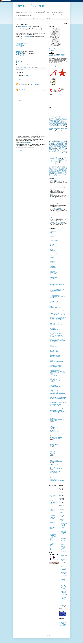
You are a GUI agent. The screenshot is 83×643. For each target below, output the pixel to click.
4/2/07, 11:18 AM (27, 82)
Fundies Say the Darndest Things (52, 489)
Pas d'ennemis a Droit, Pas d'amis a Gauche (57, 222)
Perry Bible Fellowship (52, 530)
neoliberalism (56, 150)
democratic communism (62, 124)
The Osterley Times (19, 56)
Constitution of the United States (55, 302)
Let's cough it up (63, 522)
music (59, 149)
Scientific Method (53, 168)
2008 (61, 505)
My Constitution (63, 149)
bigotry (52, 118)
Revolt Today (18, 60)
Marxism (66, 145)
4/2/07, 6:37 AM (25, 75)
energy (58, 129)
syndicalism (62, 171)
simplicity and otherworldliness (54, 431)
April (62, 519)
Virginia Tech (63, 549)
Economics (57, 18)
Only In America (53, 448)
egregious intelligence (57, 128)
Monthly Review (52, 249)
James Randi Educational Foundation (52, 492)
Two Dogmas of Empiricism (54, 401)
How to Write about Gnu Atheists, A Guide (56, 336)
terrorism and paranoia (52, 172)
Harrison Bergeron (53, 332)
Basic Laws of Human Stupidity (55, 295)
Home (16, 18)
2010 (61, 502)
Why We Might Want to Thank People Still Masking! (57, 427)
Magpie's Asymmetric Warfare (55, 246)
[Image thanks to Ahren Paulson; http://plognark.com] (53, 86)
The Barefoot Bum (30, 6)
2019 (61, 489)
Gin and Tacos (52, 266)
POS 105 (65, 158)
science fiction (65, 167)
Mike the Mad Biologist (54, 444)
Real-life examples (53, 217)
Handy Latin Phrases (53, 330)
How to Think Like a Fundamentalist (56, 335)
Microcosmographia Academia (55, 355)
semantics (62, 168)
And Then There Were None (54, 288)
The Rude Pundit (53, 474)
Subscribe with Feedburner (53, 64)
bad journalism (64, 115)
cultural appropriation (63, 123)
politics (22, 69)
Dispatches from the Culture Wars (56, 437)
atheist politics (58, 114)
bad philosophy (52, 116)
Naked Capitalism (53, 271)
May (62, 518)
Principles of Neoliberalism (48, 18)
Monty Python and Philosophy (55, 356)
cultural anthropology (56, 123)
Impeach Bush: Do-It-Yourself (21, 38)
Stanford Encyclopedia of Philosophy (56, 389)
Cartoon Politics (52, 509)
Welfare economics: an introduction (56, 410)
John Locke (52, 141)
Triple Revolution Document (54, 399)
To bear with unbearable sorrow (63, 547)
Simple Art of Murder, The (54, 382)
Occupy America (60, 151)
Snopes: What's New (53, 497)
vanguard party (62, 174)
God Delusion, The (53, 325)
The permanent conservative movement (63, 592)
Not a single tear (63, 558)
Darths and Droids (53, 231)
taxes (65, 171)
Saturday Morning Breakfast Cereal (53, 535)
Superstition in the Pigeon (54, 390)
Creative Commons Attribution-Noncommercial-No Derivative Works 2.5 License (57, 55)
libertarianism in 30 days (53, 143)
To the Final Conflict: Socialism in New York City (58, 397)
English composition (63, 129)
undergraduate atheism (58, 173)
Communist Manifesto (53, 300)
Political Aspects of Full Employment (56, 365)
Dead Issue (18, 53)
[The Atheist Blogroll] (62, 615)
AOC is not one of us (53, 180)
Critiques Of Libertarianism (54, 305)
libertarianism (63, 142)
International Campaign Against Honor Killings (63, 624)
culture (50, 124)
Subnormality (52, 543)
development (51, 125)
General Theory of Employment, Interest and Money (58, 322)
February (62, 605)
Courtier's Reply (52, 303)
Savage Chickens (53, 536)
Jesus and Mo (52, 526)
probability (50, 161)
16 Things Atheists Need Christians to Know (57, 284)
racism (57, 163)
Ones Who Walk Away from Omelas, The (56, 361)
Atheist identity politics (63, 539)
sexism (55, 169)
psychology (56, 162)
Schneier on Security (54, 460)
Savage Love (52, 496)
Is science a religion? (63, 580)
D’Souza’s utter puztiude (63, 542)
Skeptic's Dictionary (53, 385)
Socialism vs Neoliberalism (54, 213)
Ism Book (51, 345)
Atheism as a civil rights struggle (64, 573)
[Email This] (31, 67)
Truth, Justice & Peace (20, 54)
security (59, 168)
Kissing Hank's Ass (53, 349)
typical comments (28, 142)
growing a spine (36, 84)
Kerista (56, 141)
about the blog (57, 110)
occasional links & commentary (55, 278)
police (50, 156)
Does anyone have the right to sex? (56, 307)
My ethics (51, 194)
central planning (59, 119)
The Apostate (18, 61)
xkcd (51, 549)
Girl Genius (52, 521)
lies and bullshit (61, 143)
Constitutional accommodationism (55, 208)
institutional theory (57, 139)
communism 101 (63, 120)
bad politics (59, 116)
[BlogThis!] (32, 67)
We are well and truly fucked (63, 532)
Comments (52, 189)
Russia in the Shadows (54, 374)
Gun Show (51, 523)
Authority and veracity (63, 560)
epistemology (51, 130)
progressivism (56, 161)
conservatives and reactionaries (54, 122)
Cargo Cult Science (53, 297)
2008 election (51, 108)
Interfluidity (52, 268)
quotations (51, 163)
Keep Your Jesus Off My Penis (55, 347)
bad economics (57, 115)
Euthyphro (51, 312)
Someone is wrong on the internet (55, 386)
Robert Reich (52, 276)
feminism (64, 131)
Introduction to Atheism (53, 344)
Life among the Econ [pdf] (54, 351)
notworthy (64, 150)
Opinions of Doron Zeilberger (55, 451)
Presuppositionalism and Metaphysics (56, 367)
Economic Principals (53, 263)
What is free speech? (53, 199)
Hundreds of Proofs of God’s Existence (56, 339)
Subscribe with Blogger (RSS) (54, 66)
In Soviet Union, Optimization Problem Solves (58, 340)
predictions (55, 160)
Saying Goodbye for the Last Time (55, 438)
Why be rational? (64, 599)
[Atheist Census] (58, 91)
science (59, 167)
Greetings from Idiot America (54, 329)
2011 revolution (64, 108)
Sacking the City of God (54, 375)
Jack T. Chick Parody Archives (55, 346)
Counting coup (63, 581)
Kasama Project (52, 244)
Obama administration (53, 151)
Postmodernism (60, 159)
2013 (61, 498)
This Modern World (53, 545)
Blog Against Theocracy (63, 588)
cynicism (54, 124)
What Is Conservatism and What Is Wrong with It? (58, 411)
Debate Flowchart (21, 132)
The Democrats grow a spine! (63, 601)
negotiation (50, 150)
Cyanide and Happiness (52, 513)
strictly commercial (56, 171)
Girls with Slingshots (53, 522)
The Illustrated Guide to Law (55, 471)
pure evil (63, 162)
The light (62, 520)
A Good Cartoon (52, 502)
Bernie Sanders (58, 117)
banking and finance (52, 117)
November (63, 509)
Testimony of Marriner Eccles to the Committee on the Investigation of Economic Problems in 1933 (58, 393)
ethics (58, 130)
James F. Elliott (21, 82)
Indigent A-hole (18, 59)
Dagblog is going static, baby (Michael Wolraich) (57, 434)
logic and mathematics (58, 144)
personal (65, 151)
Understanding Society (54, 277)
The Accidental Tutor (52, 48)
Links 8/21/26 (52, 445)
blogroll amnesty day (57, 118)
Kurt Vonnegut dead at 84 (63, 564)
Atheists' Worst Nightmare (54, 292)
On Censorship (63, 566)
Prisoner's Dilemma (62, 160)
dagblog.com (52, 433)
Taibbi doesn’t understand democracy (63, 568)
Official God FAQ (52, 359)
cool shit (61, 122)
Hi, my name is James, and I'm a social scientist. (64, 552)
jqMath (19, 144)
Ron (19, 89)
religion (54, 166)
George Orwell (52, 323)
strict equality (51, 171)
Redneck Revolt (52, 250)
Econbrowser (52, 262)
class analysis (52, 120)
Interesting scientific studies (36, 18)
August (62, 513)
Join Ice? (51, 454)
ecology (65, 125)
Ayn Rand (51, 115)
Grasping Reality (53, 267)
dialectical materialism (58, 125)
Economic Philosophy (53, 308)
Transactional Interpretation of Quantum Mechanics (58, 398)
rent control (61, 166)
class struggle (57, 120)
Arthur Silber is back (63, 534)
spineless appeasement (57, 170)
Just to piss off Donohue (63, 598)
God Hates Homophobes (54, 327)
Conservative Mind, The (54, 301)
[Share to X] (34, 67)
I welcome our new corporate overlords (64, 524)
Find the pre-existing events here (21, 43)
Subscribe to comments (53, 67)
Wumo (51, 548)
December (63, 508)
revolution (65, 166)
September (63, 512)
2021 (61, 486)
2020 (61, 488)
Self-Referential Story (53, 379)
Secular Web (52, 378)
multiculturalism (55, 149)
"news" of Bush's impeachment (24, 26)
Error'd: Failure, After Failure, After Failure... (56, 468)
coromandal (52, 430)
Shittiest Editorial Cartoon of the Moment (53, 538)
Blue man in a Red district (20, 52)
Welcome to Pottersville (20, 55)
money (50, 149)
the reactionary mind (59, 172)
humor (19, 69)
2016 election (57, 109)
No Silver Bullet (52, 357)
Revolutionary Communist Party (55, 370)
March (62, 603)
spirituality (64, 170)
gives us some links (26, 36)
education (50, 128)
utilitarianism (56, 174)
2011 (61, 501)
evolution (63, 130)
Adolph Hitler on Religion (54, 285)
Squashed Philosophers (54, 387)
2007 (61, 506)
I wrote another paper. (53, 472)
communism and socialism (54, 121)
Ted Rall (51, 544)
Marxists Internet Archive (54, 354)
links (66, 143)
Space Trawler (52, 236)
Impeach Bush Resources (20, 46)
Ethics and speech (64, 555)
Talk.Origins (52, 391)
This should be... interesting (63, 529)
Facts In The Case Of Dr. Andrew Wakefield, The (58, 314)
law (49, 142)
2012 (61, 499)
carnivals (54, 119)
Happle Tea (52, 524)
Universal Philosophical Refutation (55, 404)
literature (52, 144)
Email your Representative (62, 620)
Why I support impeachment (63, 586)
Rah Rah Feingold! (64, 594)
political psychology (63, 157)
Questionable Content (53, 533)
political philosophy (53, 157)
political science (52, 158)
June (62, 516)
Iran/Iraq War (58, 140)
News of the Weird (53, 495)
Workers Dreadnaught (53, 253)
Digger (51, 232)
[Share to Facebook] (35, 67)
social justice (59, 169)
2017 (61, 492)
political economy (63, 156)
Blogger (49, 635)
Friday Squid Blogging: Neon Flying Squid (56, 461)
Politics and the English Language (55, 366)
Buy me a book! (51, 50)
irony (63, 140)
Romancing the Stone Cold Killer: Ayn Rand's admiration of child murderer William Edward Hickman (57, 372)
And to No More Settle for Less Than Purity (57, 289)
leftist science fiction (56, 142)
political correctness (56, 156)
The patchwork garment (63, 562)
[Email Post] (29, 67)
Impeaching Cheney (63, 536)
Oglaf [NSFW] (52, 528)
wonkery (61, 175)
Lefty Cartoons (52, 527)
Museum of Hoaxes (53, 494)
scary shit (55, 167)
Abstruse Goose (52, 503)
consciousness (64, 121)
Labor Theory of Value (62, 141)
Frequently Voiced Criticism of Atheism (56, 319)
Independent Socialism (54, 341)
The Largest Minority (19, 51)
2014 (61, 496)
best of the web (64, 117)
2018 (61, 491)
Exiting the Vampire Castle (54, 313)
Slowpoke (51, 540)
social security (64, 169)
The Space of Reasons (54, 479)
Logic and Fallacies (53, 352)
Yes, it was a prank (64, 596)
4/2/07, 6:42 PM (22, 89)
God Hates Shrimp (53, 328)
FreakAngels (52, 233)
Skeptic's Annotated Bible (54, 384)
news (60, 150)
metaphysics (61, 147)
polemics (64, 155)
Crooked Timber (52, 261)
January (62, 606)
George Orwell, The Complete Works (56, 324)
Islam (66, 140)
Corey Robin (52, 258)
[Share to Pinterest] (36, 67)
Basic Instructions (53, 508)
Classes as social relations (54, 203)
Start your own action (19, 44)
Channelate (52, 510)
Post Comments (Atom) (24, 150)
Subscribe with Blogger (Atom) (54, 65)
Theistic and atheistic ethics (64, 545)
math (51, 146)
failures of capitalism (53, 131)
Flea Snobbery (52, 519)
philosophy (61, 153)
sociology (50, 170)
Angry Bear (52, 257)
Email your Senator (63, 622)
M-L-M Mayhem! (52, 245)
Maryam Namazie (53, 248)
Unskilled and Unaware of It (54, 405)
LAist (16, 62)
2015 (61, 495)
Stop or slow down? (63, 527)
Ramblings (52, 457)
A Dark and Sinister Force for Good (56, 423)
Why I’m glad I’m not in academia (64, 583)
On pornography (63, 556)
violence (55, 175)
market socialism (60, 145)
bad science (64, 116)
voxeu (58, 175)
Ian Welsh (51, 243)
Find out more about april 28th (21, 45)
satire (51, 167)
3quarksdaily (52, 418)
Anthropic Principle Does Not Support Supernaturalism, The (56, 291)
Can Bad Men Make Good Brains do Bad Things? (58, 296)
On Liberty (51, 360)
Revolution (52, 251)
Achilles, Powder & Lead (54, 240)
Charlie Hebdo (65, 119)
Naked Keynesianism (53, 272)
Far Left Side (52, 518)
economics (61, 126)
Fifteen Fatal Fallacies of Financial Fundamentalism (58, 317)
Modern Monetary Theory (24, 18)
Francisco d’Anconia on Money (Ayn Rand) (57, 318)
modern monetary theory (61, 148)
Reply (20, 79)
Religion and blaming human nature (64, 575)
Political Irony (52, 453)
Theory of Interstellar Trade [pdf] (55, 396)
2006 (61, 608)
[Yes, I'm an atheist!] (53, 76)
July (62, 515)
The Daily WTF (52, 467)
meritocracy (55, 146)
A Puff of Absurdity (53, 426)
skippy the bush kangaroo (54, 464)
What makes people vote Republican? (56, 412)
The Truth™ (63, 540)
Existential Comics (53, 517)
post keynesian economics (53, 159)
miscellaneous (52, 148)
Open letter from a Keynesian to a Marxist (57, 362)
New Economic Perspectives (54, 273)
